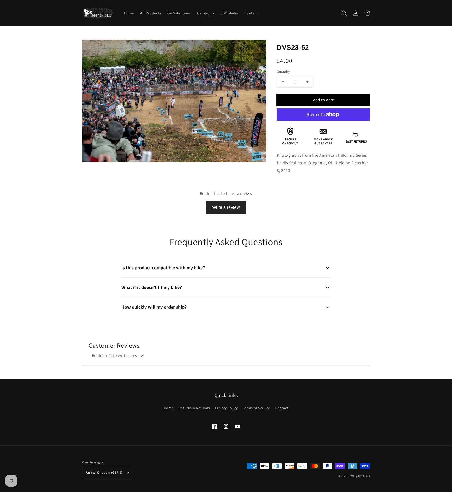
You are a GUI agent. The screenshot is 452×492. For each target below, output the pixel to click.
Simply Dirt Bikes (359, 476)
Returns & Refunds (194, 408)
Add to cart (323, 99)
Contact (281, 408)
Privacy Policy (226, 408)
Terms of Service (256, 408)
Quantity (283, 71)
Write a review (226, 207)
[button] (344, 13)
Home (169, 408)
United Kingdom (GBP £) (104, 472)
